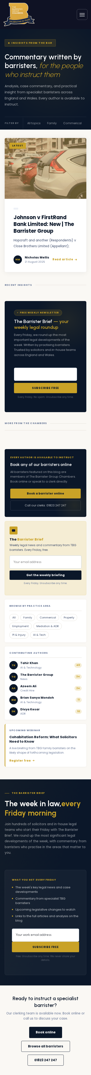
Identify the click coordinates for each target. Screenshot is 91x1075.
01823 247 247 (45, 1060)
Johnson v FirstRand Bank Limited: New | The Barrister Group (44, 224)
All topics (34, 123)
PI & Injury (18, 635)
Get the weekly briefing (45, 575)
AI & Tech (39, 635)
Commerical (72, 123)
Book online (46, 1032)
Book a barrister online (45, 493)
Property (69, 617)
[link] (19, 14)
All (14, 617)
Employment (20, 626)
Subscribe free (45, 388)
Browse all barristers (45, 1046)
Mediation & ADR (47, 626)
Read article (62, 259)
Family (52, 123)
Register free (20, 761)
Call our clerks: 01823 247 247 (45, 505)
